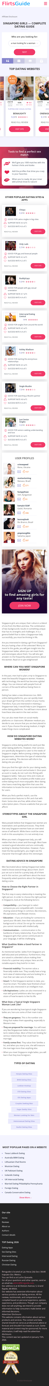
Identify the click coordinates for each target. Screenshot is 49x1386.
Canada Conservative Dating (17, 1192)
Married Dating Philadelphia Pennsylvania (23, 1183)
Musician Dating (12, 1166)
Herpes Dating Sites (24, 1074)
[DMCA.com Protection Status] (11, 1349)
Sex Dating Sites (9, 1252)
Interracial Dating (9, 1256)
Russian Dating (8, 1260)
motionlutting (24, 478)
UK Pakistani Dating (13, 1170)
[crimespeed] (9, 468)
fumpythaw (23, 492)
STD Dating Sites (24, 1091)
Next (24, 52)
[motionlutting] (9, 482)
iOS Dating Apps (24, 1097)
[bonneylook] (9, 523)
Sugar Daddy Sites (24, 1109)
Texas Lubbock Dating (15, 1153)
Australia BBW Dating (14, 1157)
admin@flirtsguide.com (23, 1283)
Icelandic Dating (12, 1175)
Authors (5, 1230)
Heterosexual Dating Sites (24, 1121)
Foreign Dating (11, 1188)
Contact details (8, 1235)
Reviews (5, 1222)
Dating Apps (7, 1247)
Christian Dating (9, 1264)
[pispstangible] (9, 537)
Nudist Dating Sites (24, 1127)
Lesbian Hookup (24, 1086)
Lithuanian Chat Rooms (15, 1162)
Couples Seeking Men (24, 1103)
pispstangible (23, 533)
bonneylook (23, 519)
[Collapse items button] (24, 1197)
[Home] (16, 4)
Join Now (24, 605)
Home (4, 1218)
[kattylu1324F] (9, 510)
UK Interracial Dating (14, 1179)
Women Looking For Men (24, 1115)
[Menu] (45, 3)
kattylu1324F (23, 505)
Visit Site (19, 129)
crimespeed (22, 464)
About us (6, 1226)
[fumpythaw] (9, 496)
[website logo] (10, 211)
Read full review (19, 122)
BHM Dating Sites (24, 1080)
